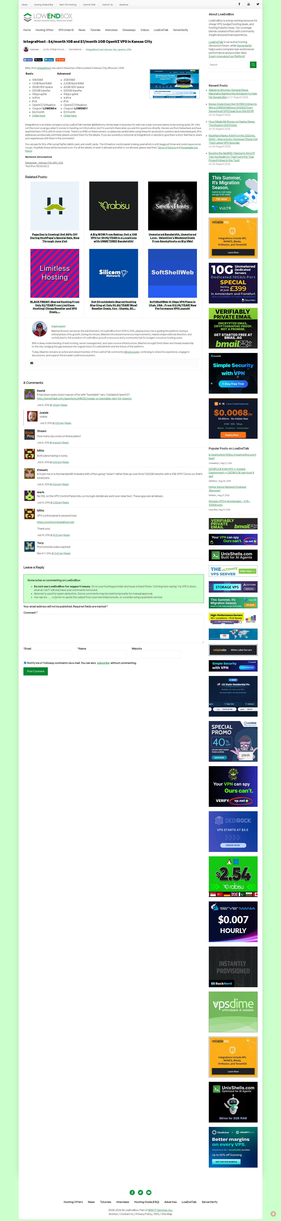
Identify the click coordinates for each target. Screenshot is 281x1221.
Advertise (123, 4)
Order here (38, 115)
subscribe (103, 663)
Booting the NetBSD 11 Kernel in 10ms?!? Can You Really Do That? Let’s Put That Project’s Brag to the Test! (232, 157)
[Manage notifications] (273, 1213)
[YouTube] (248, 4)
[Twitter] (258, 4)
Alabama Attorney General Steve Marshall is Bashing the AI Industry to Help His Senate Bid (233, 93)
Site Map (166, 1214)
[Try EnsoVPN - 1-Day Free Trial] (233, 392)
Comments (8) (75, 49)
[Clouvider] (233, 302)
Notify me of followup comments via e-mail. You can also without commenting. (82, 663)
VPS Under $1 (66, 30)
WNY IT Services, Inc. (160, 1210)
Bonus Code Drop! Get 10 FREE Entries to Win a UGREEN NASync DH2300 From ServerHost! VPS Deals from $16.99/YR (233, 107)
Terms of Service (166, 147)
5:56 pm (57, 484)
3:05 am (59, 423)
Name (82, 648)
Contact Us (127, 1214)
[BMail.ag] (233, 347)
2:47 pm (58, 553)
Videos (144, 30)
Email (27, 648)
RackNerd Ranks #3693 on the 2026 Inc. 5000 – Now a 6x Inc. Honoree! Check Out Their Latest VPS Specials (233, 139)
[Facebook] (239, 4)
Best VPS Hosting (68, 4)
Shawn (41, 431)
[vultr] (233, 212)
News (82, 30)
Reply (64, 405)
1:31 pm (56, 405)
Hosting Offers (45, 30)
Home (27, 30)
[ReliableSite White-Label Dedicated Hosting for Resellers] (233, 257)
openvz (122, 49)
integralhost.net (94, 49)
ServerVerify (180, 30)
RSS (157, 1214)
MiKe (40, 450)
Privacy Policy (144, 1214)
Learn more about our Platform (227, 56)
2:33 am (57, 502)
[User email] (31, 363)
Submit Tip (107, 4)
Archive (113, 1214)
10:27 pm (57, 535)
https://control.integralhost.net (55, 522)
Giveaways (129, 30)
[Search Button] (253, 65)
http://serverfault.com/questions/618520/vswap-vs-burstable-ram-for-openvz (84, 398)
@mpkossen (131, 352)
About (24, 4)
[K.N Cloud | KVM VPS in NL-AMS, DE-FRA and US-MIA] (233, 437)
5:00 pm (57, 462)
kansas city (111, 49)
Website (137, 648)
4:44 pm (57, 442)
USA (129, 49)
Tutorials (95, 30)
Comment (30, 612)
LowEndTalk (161, 30)
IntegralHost (44, 68)
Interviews (111, 30)
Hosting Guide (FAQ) (43, 4)
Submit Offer (89, 4)
